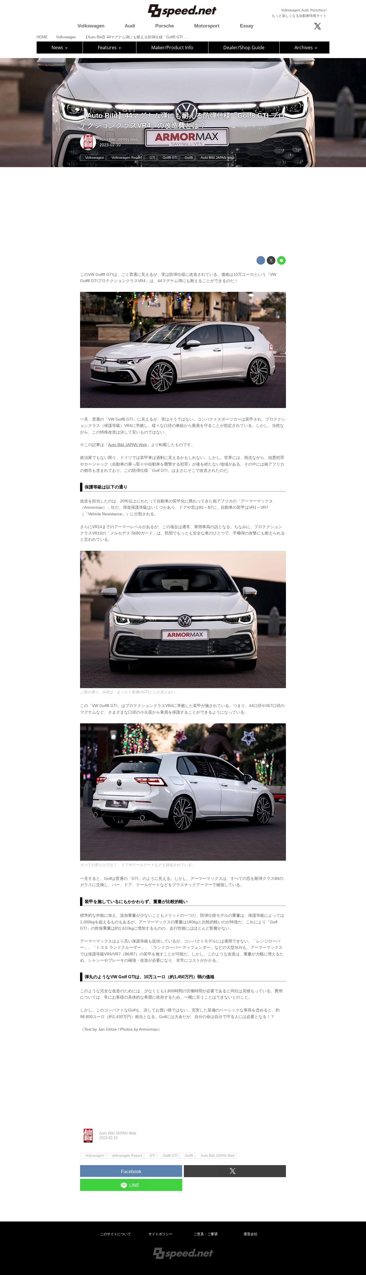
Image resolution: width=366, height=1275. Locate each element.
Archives (304, 47)
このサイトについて (115, 1234)
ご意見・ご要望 (206, 1234)
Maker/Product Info (172, 47)
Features (108, 47)
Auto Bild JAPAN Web (119, 139)
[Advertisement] (183, 212)
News (57, 47)
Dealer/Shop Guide (243, 47)
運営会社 (250, 1234)
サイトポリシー (160, 1234)
